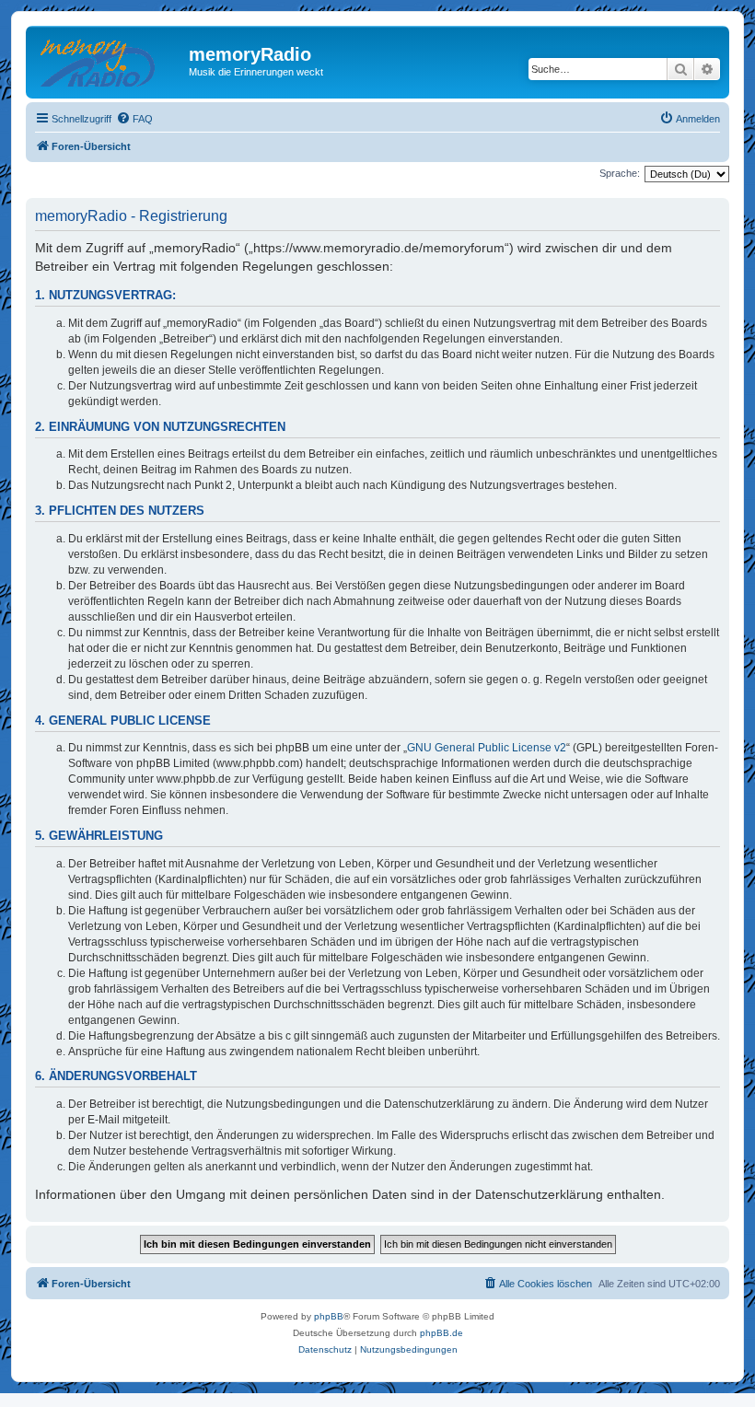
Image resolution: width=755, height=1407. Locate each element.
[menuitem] (134, 119)
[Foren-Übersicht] (109, 59)
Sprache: (619, 173)
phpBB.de (441, 1333)
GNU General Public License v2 (486, 747)
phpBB (328, 1316)
